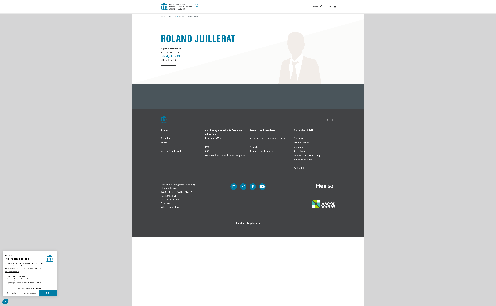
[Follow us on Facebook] (253, 186)
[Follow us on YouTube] (262, 186)
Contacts (165, 203)
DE (327, 120)
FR (322, 120)
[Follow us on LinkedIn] (233, 186)
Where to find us (170, 207)
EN (333, 120)
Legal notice (253, 223)
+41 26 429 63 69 (170, 199)
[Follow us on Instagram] (243, 186)
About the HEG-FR (304, 130)
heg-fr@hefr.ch (169, 195)
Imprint (240, 223)
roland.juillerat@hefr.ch (173, 56)
